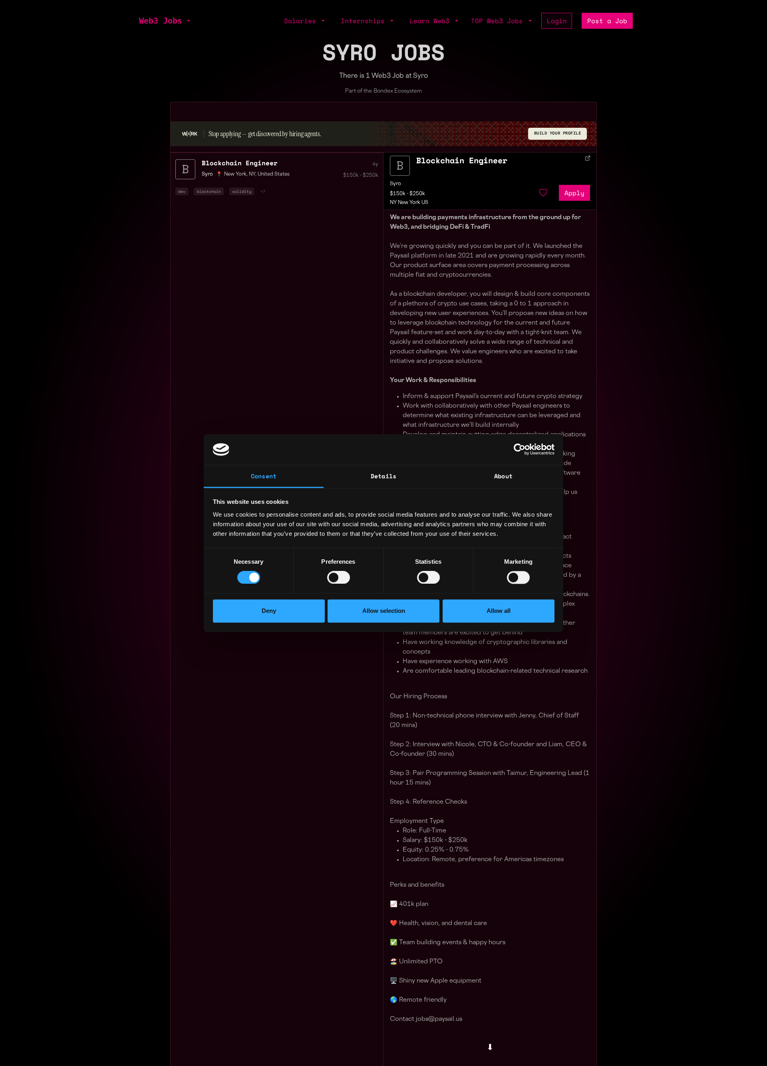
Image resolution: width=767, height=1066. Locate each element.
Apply (574, 193)
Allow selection (383, 610)
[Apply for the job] (400, 166)
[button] (187, 21)
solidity (241, 191)
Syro (395, 184)
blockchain (209, 191)
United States (274, 174)
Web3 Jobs (160, 21)
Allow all (499, 610)
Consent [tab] (263, 476)
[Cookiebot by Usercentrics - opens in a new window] (519, 450)
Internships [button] (365, 21)
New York (235, 174)
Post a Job (607, 21)
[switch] (338, 577)
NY (252, 174)
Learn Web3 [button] (431, 21)
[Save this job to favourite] (543, 193)
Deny (269, 610)
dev (181, 191)
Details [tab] (383, 476)
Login (557, 21)
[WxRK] (189, 133)
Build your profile (557, 133)
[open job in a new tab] (587, 158)
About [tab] (503, 476)
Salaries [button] (302, 21)
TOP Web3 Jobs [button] (499, 21)
